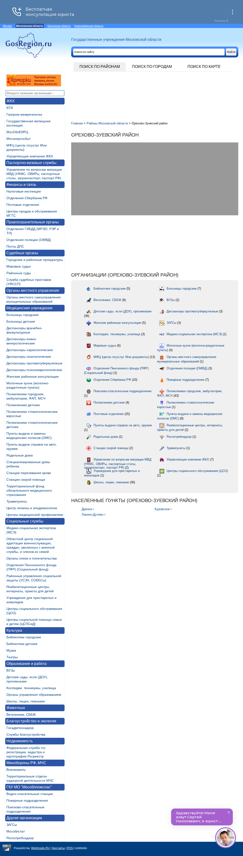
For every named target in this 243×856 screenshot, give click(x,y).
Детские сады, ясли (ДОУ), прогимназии (122, 311)
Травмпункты (16, 501)
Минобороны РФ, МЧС (26, 763)
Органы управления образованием (33, 694)
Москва (7, 25)
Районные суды (18, 273)
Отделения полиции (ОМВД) (28, 240)
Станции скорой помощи (25, 479)
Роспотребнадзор (20, 838)
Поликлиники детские (23, 405)
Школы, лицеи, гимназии (25, 701)
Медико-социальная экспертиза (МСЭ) (194, 334)
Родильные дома (19, 455)
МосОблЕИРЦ (17, 132)
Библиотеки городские (23, 637)
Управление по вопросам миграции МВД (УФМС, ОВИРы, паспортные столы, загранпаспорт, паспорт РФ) (34, 174)
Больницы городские (22, 315)
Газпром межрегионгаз (24, 114)
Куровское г (163, 509)
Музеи (11, 650)
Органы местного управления (32, 290)
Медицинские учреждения (29, 308)
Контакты (58, 848)
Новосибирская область (88, 25)
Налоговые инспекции (23, 191)
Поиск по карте (204, 67)
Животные (15, 708)
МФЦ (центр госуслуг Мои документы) (121, 357)
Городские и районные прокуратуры (34, 260)
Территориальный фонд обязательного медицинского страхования (29, 490)
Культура (14, 630)
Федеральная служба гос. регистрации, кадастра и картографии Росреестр (26, 752)
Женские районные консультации (32, 376)
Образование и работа (26, 664)
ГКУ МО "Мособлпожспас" (29, 787)
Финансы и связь (21, 185)
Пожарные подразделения (27, 800)
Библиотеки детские (21, 644)
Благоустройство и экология (31, 721)
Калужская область (59, 25)
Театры (12, 657)
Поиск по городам (152, 67)
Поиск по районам (99, 67)
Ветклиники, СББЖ (21, 714)
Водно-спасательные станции (29, 794)
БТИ (9, 108)
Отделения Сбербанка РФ (26, 198)
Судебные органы (22, 253)
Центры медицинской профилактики (34, 515)
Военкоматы (16, 769)
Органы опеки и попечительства (31, 558)
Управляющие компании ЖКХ (29, 156)
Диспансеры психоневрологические (34, 370)
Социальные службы (24, 521)
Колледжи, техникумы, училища (31, 688)
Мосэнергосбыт (18, 139)
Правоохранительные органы (32, 222)
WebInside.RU (40, 848)
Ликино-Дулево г (94, 514)
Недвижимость (19, 741)
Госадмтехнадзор (20, 728)
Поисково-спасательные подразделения (122, 391)
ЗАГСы (11, 825)
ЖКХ (10, 101)
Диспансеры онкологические (28, 356)
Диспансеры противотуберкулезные (34, 363)
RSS (70, 848)
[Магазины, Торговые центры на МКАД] (33, 85)
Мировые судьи (18, 266)
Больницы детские (20, 321)
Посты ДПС (15, 246)
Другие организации (24, 818)
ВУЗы (10, 670)
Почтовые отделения (22, 205)
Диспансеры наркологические (29, 350)
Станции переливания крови (28, 473)
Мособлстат (15, 831)
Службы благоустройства (25, 734)
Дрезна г (88, 509)
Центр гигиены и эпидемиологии (31, 508)
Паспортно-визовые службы (31, 163)
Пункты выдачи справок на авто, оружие (122, 425)
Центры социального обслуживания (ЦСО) (197, 471)
